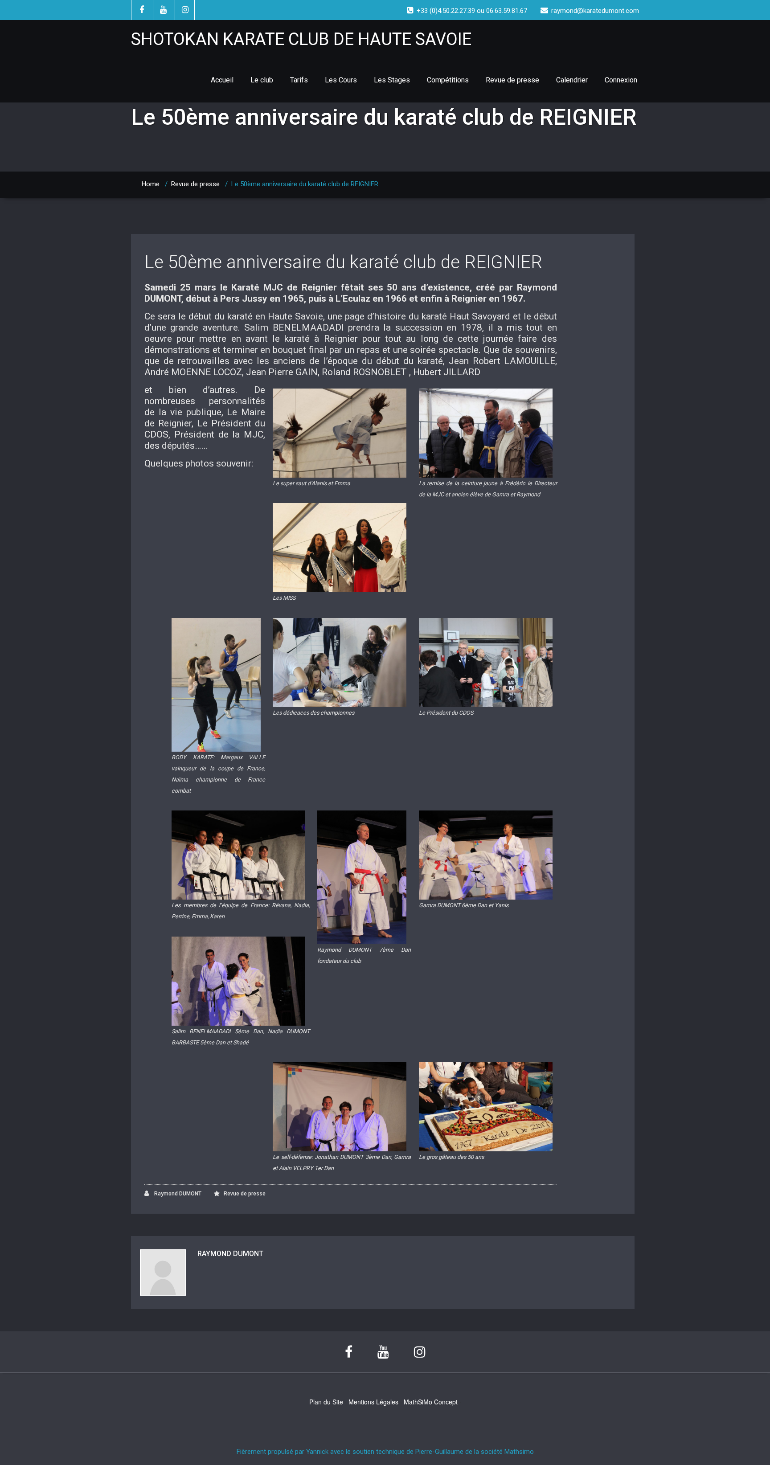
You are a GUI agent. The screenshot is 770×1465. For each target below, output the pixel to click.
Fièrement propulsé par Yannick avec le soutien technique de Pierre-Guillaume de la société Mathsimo (385, 1452)
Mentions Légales (373, 1401)
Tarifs (299, 80)
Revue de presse (512, 80)
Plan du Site (326, 1401)
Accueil (222, 80)
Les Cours (341, 80)
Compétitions (448, 80)
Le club (261, 80)
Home (151, 184)
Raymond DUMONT (177, 1194)
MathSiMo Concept (431, 1401)
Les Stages (392, 80)
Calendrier (572, 80)
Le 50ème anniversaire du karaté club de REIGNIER (343, 262)
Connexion (621, 80)
